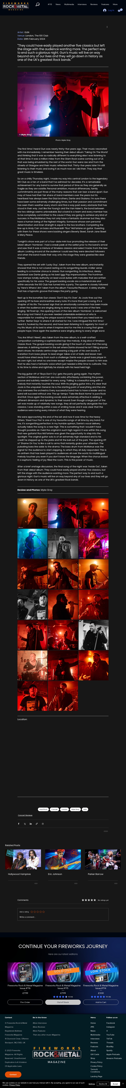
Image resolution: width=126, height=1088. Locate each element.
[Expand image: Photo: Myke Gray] (32, 513)
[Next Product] (122, 968)
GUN (85, 809)
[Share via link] (37, 824)
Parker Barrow (95, 874)
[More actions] (107, 26)
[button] (120, 10)
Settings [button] (92, 1084)
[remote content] (63, 758)
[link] (63, 993)
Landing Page (96, 1073)
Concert (54, 809)
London (64, 809)
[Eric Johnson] (63, 859)
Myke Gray (75, 809)
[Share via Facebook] (18, 824)
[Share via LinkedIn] (31, 824)
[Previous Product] (3, 968)
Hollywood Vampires (19, 874)
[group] (63, 980)
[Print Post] (43, 824)
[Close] (123, 1084)
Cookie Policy (96, 1063)
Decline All (103, 1084)
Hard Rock (43, 809)
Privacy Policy (14, 1085)
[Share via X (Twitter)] (25, 824)
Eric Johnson (55, 874)
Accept (115, 1084)
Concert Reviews (25, 815)
